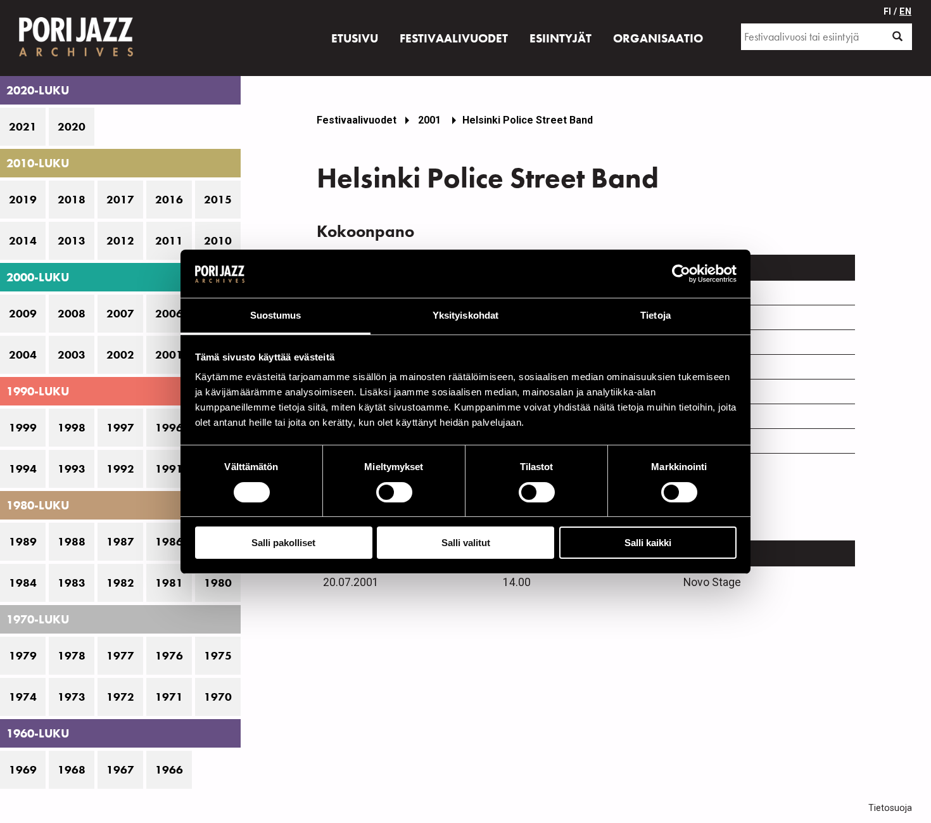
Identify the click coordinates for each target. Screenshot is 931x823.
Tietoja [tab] (655, 315)
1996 (169, 428)
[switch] (394, 492)
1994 (23, 469)
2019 (23, 200)
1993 (72, 469)
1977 (120, 656)
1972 (120, 697)
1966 (169, 770)
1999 (23, 428)
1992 (120, 469)
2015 (218, 200)
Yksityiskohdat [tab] (465, 315)
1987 (120, 542)
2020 (72, 127)
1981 (169, 583)
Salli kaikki (647, 542)
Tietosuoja (890, 808)
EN (905, 11)
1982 (120, 583)
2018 (72, 200)
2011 (169, 241)
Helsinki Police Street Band (527, 120)
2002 (120, 355)
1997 (120, 428)
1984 (23, 583)
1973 (72, 697)
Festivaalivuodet (356, 120)
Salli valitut (465, 542)
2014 (23, 241)
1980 (218, 583)
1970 (218, 697)
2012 (120, 241)
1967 (120, 770)
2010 (218, 241)
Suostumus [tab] (275, 315)
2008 (72, 314)
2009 (23, 314)
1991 (169, 469)
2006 (169, 314)
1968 (72, 770)
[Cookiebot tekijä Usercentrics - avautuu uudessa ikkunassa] (681, 273)
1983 (72, 583)
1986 (169, 542)
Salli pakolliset (283, 542)
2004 (23, 355)
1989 (23, 542)
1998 (72, 428)
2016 (169, 200)
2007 (120, 314)
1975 (218, 656)
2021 (23, 127)
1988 (72, 542)
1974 (23, 697)
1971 (169, 697)
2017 (120, 200)
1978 (72, 656)
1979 (23, 656)
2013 (72, 241)
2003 (72, 355)
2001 (169, 355)
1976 (169, 656)
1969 (23, 770)
